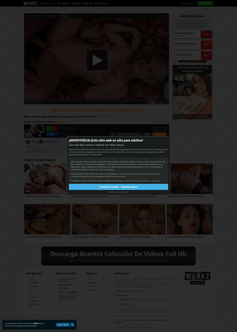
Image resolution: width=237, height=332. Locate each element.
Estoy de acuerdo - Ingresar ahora (118, 187)
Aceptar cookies (63, 324)
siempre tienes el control (27, 326)
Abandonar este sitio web (119, 192)
